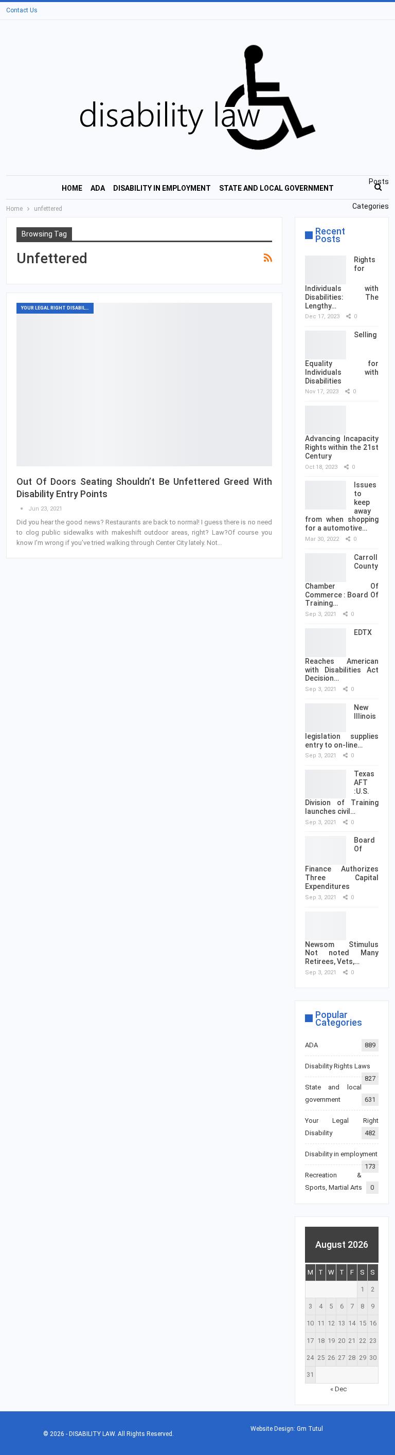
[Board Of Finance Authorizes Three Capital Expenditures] (325, 850)
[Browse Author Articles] (22, 508)
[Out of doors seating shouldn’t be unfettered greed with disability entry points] (144, 384)
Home (72, 188)
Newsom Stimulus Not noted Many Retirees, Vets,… (342, 953)
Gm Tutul (310, 1428)
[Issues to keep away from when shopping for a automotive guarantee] (325, 495)
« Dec (338, 1389)
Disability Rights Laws (337, 1066)
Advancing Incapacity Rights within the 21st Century (342, 447)
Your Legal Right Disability (57, 308)
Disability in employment (162, 188)
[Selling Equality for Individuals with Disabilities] (325, 345)
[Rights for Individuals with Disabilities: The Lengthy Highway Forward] (325, 270)
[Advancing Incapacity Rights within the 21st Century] (325, 420)
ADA (98, 188)
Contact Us (22, 10)
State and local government (276, 188)
